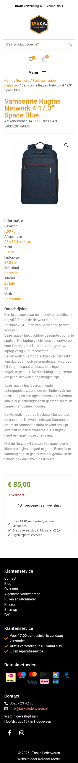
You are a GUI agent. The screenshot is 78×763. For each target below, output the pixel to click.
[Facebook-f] (9, 732)
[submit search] (70, 44)
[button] (43, 72)
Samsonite (12, 299)
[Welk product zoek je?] (32, 44)
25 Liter (10, 283)
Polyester (11, 273)
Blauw (9, 252)
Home (8, 81)
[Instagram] (21, 732)
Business (22, 81)
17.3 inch (11, 263)
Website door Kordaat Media (39, 759)
